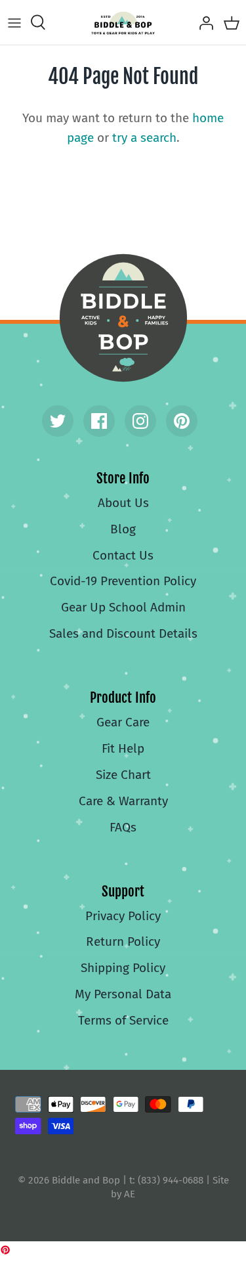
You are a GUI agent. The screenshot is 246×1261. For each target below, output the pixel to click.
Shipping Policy (123, 967)
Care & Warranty (123, 800)
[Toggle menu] (14, 22)
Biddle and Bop (123, 318)
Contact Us (123, 555)
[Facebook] (99, 421)
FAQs (123, 827)
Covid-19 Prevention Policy (123, 580)
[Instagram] (140, 421)
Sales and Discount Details (123, 633)
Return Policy (123, 941)
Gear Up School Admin (123, 607)
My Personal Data (123, 994)
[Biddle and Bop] (123, 22)
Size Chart (123, 774)
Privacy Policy (123, 915)
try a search (144, 137)
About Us (123, 502)
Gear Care (123, 722)
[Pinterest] (181, 421)
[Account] (202, 22)
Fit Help (123, 748)
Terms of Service (123, 1020)
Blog (123, 529)
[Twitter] (57, 421)
